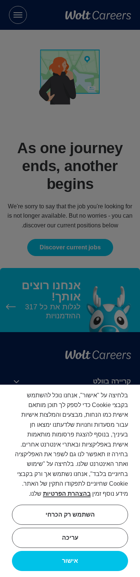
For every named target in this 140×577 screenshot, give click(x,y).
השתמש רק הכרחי (70, 514)
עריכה (70, 538)
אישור (70, 561)
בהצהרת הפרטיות (67, 494)
